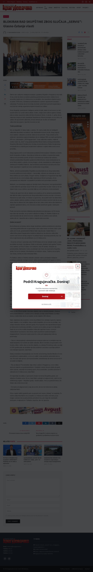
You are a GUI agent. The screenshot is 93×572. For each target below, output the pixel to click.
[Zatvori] (77, 266)
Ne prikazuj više (46, 304)
